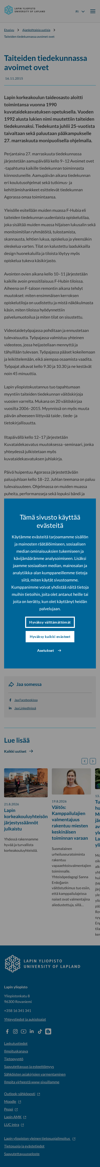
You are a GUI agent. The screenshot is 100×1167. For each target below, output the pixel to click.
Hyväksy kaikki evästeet (50, 636)
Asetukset (45, 650)
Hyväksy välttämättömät (50, 622)
